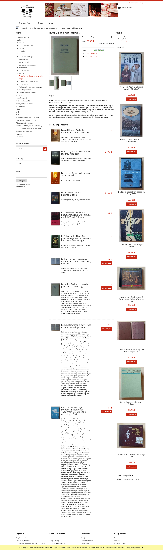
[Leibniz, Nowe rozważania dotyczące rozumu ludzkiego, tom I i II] (55, 261)
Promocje (19, 137)
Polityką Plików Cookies (68, 548)
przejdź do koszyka (122, 41)
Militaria (22, 54)
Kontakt (117, 541)
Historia (22, 51)
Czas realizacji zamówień (57, 543)
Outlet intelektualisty (26, 45)
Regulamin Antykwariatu (24, 538)
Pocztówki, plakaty (22, 98)
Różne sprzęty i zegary (24, 123)
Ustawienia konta (87, 541)
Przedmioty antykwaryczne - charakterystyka (31, 543)
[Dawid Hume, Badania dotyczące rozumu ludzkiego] (55, 135)
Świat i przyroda (25, 90)
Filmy (18, 109)
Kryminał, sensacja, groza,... (29, 81)
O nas (116, 538)
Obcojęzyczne (24, 84)
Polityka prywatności (23, 541)
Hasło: (18, 171)
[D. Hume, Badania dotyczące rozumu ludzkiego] (55, 158)
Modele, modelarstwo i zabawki (27, 117)
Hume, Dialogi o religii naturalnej (128, 480)
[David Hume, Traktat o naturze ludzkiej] (55, 198)
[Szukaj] (45, 149)
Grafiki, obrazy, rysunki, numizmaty (29, 126)
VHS (17, 112)
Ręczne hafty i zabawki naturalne (28, 128)
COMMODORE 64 (22, 37)
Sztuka (21, 43)
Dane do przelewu (120, 543)
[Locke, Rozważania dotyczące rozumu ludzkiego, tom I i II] (55, 327)
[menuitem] (25, 23)
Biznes (21, 48)
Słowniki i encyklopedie (27, 93)
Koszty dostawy (54, 541)
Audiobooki (23, 68)
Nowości (19, 134)
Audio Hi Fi (20, 115)
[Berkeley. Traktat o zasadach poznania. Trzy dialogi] (55, 289)
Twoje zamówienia (88, 538)
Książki (18, 40)
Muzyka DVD (20, 106)
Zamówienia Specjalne (24, 131)
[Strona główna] (27, 11)
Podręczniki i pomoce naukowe (30, 87)
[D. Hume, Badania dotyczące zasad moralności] (55, 178)
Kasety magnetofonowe (24, 104)
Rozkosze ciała (24, 62)
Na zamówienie (54, 538)
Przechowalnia (86, 543)
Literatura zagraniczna (27, 65)
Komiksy (19, 95)
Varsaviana (23, 73)
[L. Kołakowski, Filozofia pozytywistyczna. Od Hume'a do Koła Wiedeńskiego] (55, 218)
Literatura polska (25, 70)
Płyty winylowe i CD (23, 101)
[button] (89, 53)
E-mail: (18, 163)
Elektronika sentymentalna (26, 120)
